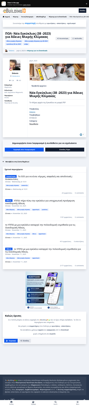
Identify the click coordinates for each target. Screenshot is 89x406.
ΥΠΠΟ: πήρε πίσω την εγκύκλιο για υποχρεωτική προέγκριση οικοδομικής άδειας (40, 202)
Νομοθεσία (33, 124)
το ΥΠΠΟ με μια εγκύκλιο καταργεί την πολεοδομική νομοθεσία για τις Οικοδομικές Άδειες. (40, 226)
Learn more (4, 4)
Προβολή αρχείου (38, 86)
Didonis (15, 73)
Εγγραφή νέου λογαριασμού (24, 150)
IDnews (8, 182)
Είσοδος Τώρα (64, 150)
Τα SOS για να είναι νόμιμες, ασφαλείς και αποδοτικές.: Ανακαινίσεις (39, 178)
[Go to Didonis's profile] (6, 51)
